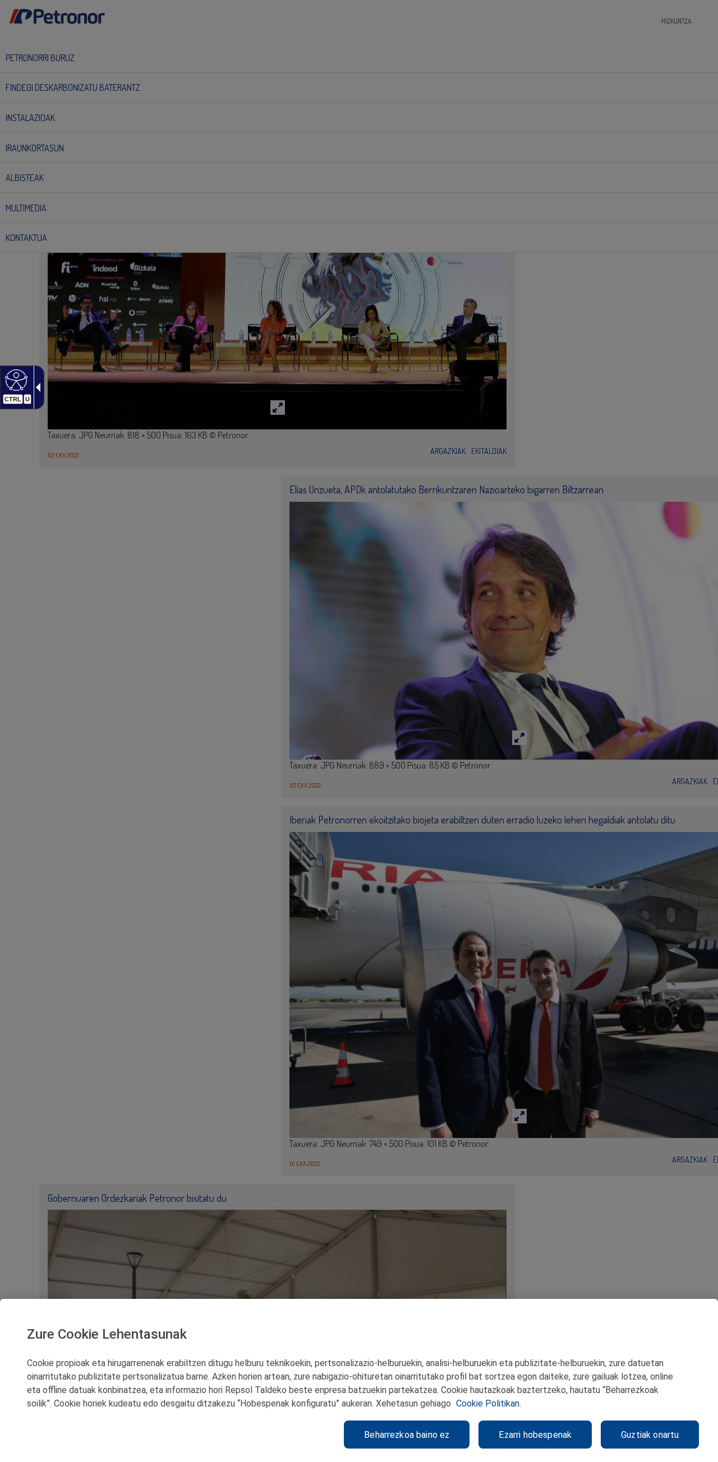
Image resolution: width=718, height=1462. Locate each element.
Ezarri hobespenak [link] (535, 1434)
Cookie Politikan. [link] (488, 1403)
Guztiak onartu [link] (650, 1434)
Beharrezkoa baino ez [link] (406, 1434)
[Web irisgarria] (15, 379)
